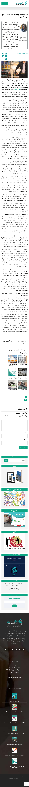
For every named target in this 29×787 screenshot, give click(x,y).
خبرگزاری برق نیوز (7, 341)
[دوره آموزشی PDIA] (14, 541)
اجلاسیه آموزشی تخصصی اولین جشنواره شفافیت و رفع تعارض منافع (14, 583)
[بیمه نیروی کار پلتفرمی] (14, 696)
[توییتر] (5, 649)
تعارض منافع (21, 397)
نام (26, 433)
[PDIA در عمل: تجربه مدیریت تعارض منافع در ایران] (14, 728)
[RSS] (9, 649)
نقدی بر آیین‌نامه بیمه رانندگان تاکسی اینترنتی (13, 585)
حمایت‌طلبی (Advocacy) (14, 667)
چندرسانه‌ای (14, 676)
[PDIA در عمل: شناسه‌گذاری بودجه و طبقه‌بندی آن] (14, 707)
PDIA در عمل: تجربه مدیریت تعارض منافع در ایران (14, 733)
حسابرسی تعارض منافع (14, 587)
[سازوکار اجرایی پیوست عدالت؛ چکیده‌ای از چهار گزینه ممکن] (14, 718)
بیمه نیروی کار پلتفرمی (14, 588)
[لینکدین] (12, 649)
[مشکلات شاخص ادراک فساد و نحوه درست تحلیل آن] (14, 750)
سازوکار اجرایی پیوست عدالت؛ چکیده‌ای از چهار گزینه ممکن (14, 723)
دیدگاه (26, 418)
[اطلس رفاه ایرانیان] (14, 519)
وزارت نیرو (15, 403)
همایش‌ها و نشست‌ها (14, 674)
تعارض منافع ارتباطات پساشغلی (18, 400)
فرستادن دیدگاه (23, 448)
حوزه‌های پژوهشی (14, 672)
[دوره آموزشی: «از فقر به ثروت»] (14, 566)
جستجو (6, 460)
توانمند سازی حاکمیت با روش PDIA (14, 669)
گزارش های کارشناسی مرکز (14, 671)
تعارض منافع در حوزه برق (7, 400)
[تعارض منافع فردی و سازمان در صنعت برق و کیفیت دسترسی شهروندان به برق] (14, 761)
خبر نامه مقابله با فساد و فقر (14, 677)
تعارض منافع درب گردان (22, 403)
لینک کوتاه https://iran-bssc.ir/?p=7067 (18, 350)
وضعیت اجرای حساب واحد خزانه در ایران (14, 744)
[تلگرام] (20, 649)
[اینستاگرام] (23, 649)
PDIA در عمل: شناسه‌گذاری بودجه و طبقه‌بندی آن (14, 712)
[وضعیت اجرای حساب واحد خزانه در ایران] (14, 739)
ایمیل (26, 440)
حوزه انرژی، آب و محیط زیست (12, 397)
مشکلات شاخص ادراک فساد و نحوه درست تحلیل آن (14, 755)
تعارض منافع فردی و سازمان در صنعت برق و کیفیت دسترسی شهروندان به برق (15, 766)
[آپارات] (16, 649)
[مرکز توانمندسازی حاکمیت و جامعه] (22, 3)
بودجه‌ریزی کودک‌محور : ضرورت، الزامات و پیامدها (14, 590)
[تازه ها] (14, 476)
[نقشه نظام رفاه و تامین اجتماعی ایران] (14, 498)
